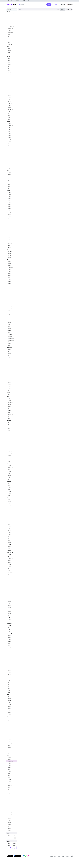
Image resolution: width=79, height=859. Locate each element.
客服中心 (51, 856)
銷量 (71, 9)
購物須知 (59, 856)
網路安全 (63, 856)
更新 (71, 855)
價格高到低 (67, 9)
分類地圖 (71, 856)
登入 (56, 4)
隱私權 (67, 856)
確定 (15, 838)
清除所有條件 (13, 848)
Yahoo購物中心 (12, 4)
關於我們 (55, 856)
